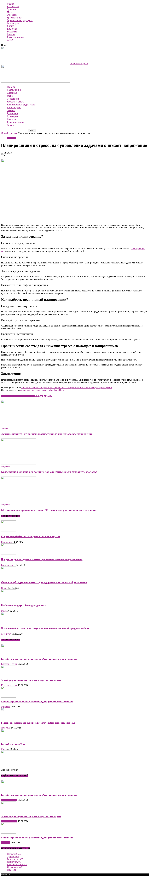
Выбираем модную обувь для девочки (23, 605)
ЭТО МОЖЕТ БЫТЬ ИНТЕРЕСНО (18, 396)
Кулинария (12, 31)
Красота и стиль (15, 17)
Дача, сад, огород (15, 37)
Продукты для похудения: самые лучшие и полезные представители (41, 559)
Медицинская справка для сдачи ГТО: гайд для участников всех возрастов (49, 510)
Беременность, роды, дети (20, 20)
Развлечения (13, 6)
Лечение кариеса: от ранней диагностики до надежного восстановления (46, 433)
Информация (15, 867)
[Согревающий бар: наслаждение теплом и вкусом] (8, 530)
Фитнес (10, 26)
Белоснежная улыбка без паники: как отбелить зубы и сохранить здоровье (49, 471)
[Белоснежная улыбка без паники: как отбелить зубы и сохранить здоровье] (18, 463)
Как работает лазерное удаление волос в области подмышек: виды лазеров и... (40, 659)
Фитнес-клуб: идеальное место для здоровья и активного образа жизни (44, 582)
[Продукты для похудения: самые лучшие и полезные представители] (8, 553)
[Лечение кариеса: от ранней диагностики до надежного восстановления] (18, 425)
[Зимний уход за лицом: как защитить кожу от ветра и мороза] (8, 675)
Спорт (4, 588)
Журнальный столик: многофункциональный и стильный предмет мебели (45, 628)
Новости (11, 34)
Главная (10, 3)
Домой (4, 133)
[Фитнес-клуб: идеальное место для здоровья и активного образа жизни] (8, 576)
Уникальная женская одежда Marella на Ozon (42, 390)
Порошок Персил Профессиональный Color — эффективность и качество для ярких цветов (66, 387)
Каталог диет (13, 23)
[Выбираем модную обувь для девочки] (8, 599)
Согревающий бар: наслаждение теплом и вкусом (30, 536)
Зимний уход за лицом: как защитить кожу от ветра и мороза (31, 680)
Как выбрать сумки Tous (13, 744)
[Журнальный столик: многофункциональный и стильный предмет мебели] (8, 622)
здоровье (12, 133)
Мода (9, 12)
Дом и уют (12, 28)
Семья (10, 40)
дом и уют (6, 634)
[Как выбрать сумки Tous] (8, 739)
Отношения (12, 14)
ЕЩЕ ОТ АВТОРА (43, 396)
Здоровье (11, 9)
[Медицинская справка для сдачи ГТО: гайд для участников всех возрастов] (18, 501)
